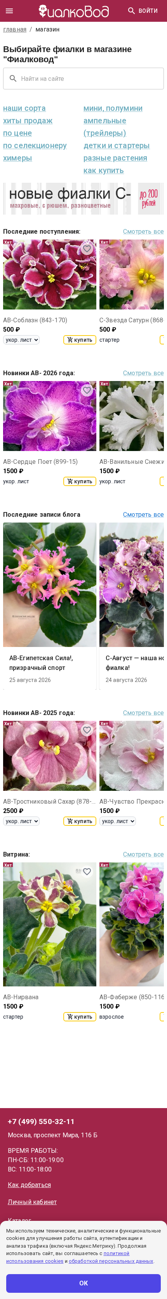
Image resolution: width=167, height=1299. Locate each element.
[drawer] (9, 11)
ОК (83, 1283)
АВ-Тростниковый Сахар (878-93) (49, 801)
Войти (148, 11)
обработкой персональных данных (111, 1261)
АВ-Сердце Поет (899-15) (40, 461)
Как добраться (29, 1185)
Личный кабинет (32, 1202)
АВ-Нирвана (21, 997)
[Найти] (131, 11)
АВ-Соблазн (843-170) (35, 320)
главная (14, 29)
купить (83, 340)
